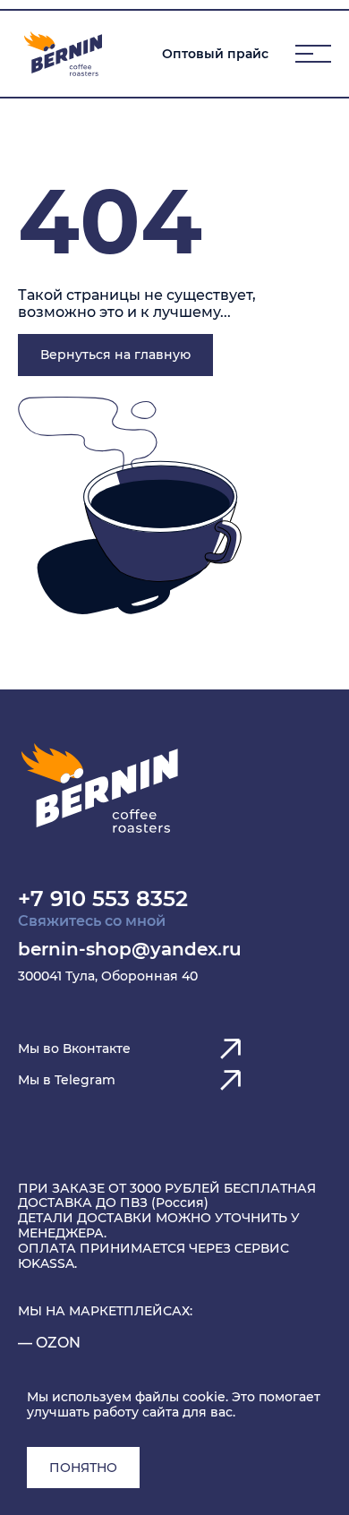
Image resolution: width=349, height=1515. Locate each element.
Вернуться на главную (115, 355)
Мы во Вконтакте (74, 1048)
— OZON (49, 1343)
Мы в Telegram (66, 1080)
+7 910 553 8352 (103, 899)
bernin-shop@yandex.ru (130, 949)
